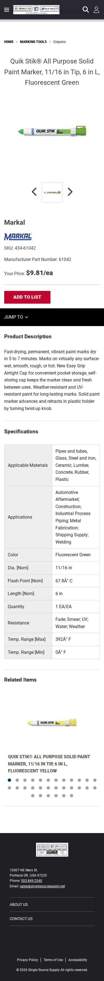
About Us (19, 904)
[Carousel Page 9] (71, 780)
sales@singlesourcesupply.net (42, 886)
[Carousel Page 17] (40, 788)
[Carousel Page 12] (95, 780)
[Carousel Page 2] (17, 780)
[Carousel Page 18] (48, 788)
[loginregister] (96, 9)
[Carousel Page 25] (32, 795)
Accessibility (78, 960)
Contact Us (21, 918)
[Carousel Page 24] (95, 788)
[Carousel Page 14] (17, 788)
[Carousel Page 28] (56, 795)
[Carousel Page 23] (87, 788)
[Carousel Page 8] (63, 780)
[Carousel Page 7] (56, 780)
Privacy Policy (27, 960)
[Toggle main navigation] (6, 9)
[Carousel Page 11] (87, 780)
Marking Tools (33, 42)
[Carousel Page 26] (40, 795)
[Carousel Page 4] (32, 780)
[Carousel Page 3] (25, 780)
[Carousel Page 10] (79, 780)
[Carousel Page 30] (71, 795)
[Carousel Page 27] (48, 795)
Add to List (27, 297)
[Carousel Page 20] (63, 788)
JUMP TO (14, 317)
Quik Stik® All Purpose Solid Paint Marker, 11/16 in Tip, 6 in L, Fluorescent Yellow (49, 763)
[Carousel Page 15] (25, 788)
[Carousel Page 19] (56, 788)
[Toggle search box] (86, 10)
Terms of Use (53, 960)
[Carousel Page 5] (40, 780)
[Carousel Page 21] (71, 788)
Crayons (59, 42)
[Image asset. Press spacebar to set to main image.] (52, 192)
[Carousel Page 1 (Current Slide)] (9, 780)
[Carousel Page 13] (9, 788)
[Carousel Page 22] (79, 788)
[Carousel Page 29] (63, 795)
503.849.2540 (31, 881)
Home (9, 42)
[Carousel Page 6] (48, 780)
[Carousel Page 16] (32, 788)
